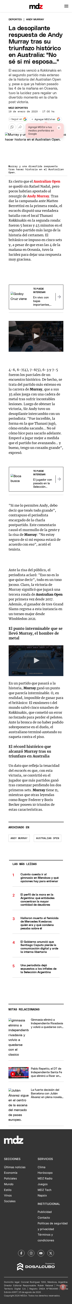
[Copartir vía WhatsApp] (12, 127)
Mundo (8, 1184)
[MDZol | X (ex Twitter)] (51, 1253)
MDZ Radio (45, 1178)
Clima (41, 1167)
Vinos (8, 1195)
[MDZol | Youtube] (41, 1253)
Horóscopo (45, 1172)
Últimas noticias (15, 1167)
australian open (47, 838)
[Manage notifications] (63, 1287)
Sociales (10, 1201)
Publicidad (45, 1212)
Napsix (42, 1195)
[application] (36, 336)
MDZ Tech (44, 1190)
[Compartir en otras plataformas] (20, 127)
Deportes (15, 19)
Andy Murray (19, 838)
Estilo (8, 1190)
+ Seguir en (15, 119)
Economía (10, 1172)
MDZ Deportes (18, 108)
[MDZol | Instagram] (31, 1253)
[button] (66, 6)
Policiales (10, 1178)
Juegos (43, 1184)
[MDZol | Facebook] (21, 1253)
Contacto (44, 1217)
